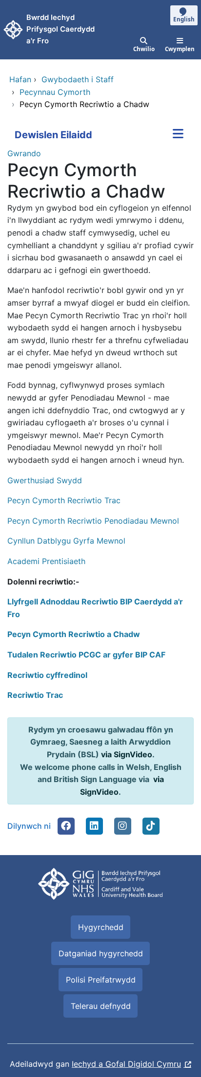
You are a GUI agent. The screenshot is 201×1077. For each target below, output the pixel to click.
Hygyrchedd (100, 927)
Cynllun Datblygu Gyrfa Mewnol (66, 541)
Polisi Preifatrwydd (101, 980)
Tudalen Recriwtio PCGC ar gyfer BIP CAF (86, 654)
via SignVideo (126, 754)
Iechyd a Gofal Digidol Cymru (126, 1064)
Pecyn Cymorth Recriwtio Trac (64, 500)
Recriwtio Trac (35, 695)
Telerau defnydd (101, 1006)
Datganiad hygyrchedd (101, 953)
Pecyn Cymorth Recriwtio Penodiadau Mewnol (93, 521)
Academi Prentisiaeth (46, 561)
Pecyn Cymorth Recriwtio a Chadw (73, 634)
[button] (66, 826)
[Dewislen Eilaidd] (178, 135)
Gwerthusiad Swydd (45, 480)
